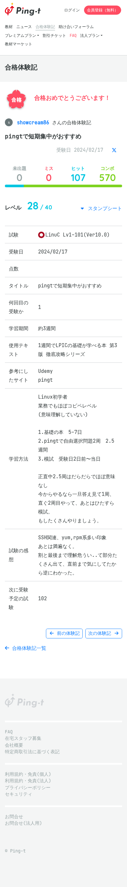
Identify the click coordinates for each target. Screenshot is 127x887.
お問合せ (14, 816)
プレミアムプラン (20, 35)
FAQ (73, 35)
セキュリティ (18, 794)
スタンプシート (103, 208)
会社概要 (14, 745)
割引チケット (54, 35)
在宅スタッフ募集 (23, 738)
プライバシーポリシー (27, 787)
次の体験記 (101, 633)
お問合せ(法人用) (23, 823)
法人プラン (90, 35)
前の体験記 (67, 633)
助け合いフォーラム (76, 26)
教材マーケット (18, 43)
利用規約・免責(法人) (28, 781)
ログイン (72, 10)
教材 (9, 26)
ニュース (24, 26)
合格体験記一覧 (27, 648)
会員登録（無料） (102, 10)
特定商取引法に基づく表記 (32, 752)
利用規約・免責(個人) (28, 774)
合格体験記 (45, 26)
